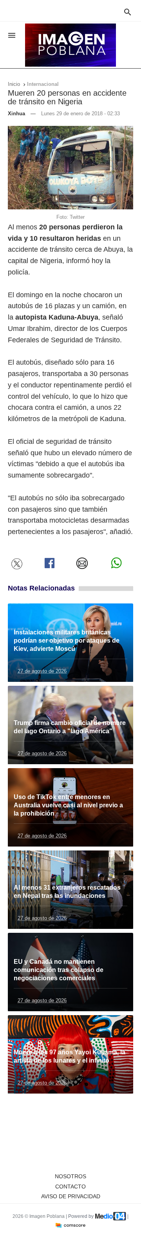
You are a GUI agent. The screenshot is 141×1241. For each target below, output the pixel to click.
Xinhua (16, 113)
